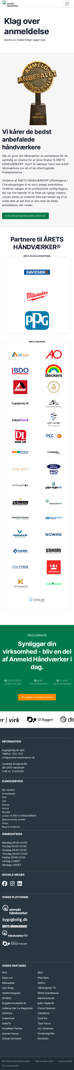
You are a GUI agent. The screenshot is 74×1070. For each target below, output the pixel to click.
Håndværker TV (47, 987)
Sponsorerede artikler (13, 819)
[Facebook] (4, 884)
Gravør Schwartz (12, 1038)
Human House (10, 1033)
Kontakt (6, 812)
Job (4, 801)
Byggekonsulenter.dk (14, 1003)
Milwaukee (8, 982)
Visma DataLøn (46, 1008)
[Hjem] (10, 4)
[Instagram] (12, 884)
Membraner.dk (46, 998)
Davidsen (43, 1038)
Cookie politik (65, 1061)
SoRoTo (6, 1023)
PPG (4, 972)
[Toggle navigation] (67, 3)
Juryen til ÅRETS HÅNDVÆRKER (19, 815)
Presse (5, 804)
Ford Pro (42, 1018)
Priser (5, 823)
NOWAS (6, 998)
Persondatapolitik (10, 1065)
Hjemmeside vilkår (44, 1061)
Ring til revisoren (11, 826)
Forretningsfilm (46, 1033)
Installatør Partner (12, 1028)
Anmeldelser (8, 793)
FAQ (4, 797)
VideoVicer (8, 1018)
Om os (5, 808)
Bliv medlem (8, 789)
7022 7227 (17, 753)
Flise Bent (43, 977)
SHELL (41, 982)
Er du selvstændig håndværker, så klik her (25, 215)
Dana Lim (7, 977)
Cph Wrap (8, 987)
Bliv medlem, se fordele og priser (37, 697)
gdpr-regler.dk (46, 1003)
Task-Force (44, 1023)
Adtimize (7, 1013)
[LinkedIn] (19, 884)
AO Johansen (45, 1028)
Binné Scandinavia (48, 992)
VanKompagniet (11, 992)
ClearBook (44, 1013)
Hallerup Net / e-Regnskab (17, 1008)
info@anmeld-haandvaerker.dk (18, 757)
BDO (40, 972)
